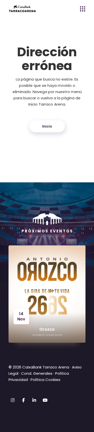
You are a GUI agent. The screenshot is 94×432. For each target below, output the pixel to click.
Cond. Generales (36, 373)
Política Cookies (45, 379)
